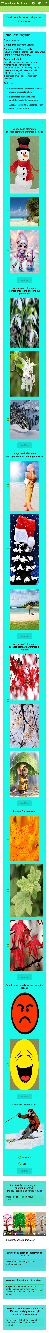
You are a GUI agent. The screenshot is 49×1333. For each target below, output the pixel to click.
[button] (24, 165)
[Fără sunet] (35, 1234)
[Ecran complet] (46, 3)
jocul (37, 1190)
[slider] (20, 1233)
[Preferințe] (33, 3)
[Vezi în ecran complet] (44, 1234)
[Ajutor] (39, 3)
